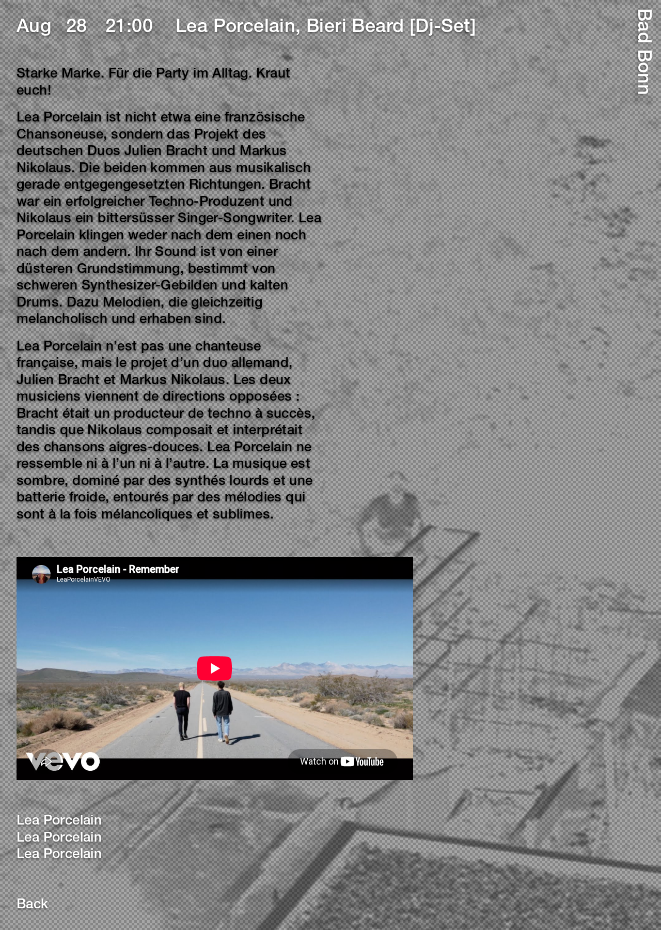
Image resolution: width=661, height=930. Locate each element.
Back (33, 905)
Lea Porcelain (59, 821)
